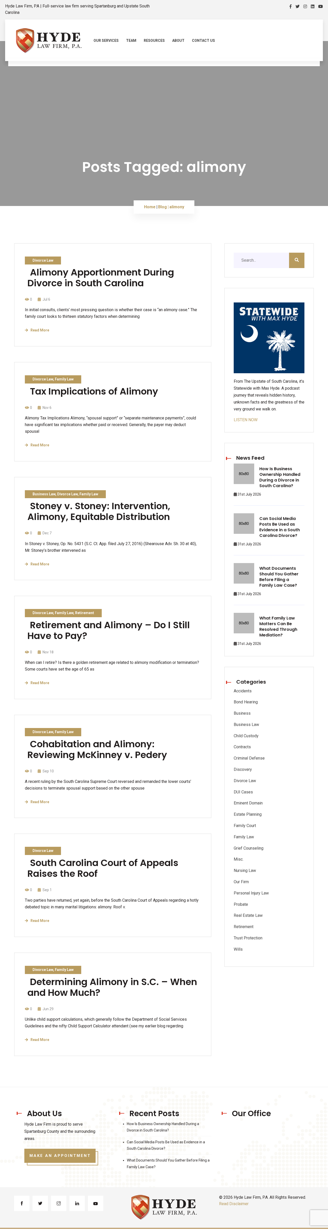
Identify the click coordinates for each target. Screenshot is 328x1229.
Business (242, 713)
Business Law (44, 494)
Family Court (245, 825)
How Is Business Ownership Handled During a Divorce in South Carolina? (279, 477)
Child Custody (246, 735)
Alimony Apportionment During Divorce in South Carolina (100, 278)
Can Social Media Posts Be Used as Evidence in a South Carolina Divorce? (279, 527)
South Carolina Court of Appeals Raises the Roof (102, 868)
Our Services (106, 40)
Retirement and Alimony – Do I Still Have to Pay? (108, 630)
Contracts (242, 746)
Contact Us (203, 40)
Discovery (243, 769)
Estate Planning (248, 814)
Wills (238, 949)
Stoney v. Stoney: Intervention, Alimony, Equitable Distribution (98, 511)
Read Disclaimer (234, 1203)
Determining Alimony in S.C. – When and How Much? (112, 987)
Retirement (84, 613)
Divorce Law (43, 260)
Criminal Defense (249, 758)
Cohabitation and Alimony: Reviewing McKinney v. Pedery (97, 749)
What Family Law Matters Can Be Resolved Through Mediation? (278, 626)
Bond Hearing (246, 702)
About (178, 40)
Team (131, 40)
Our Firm (241, 881)
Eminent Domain (248, 803)
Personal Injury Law (251, 893)
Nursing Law (245, 870)
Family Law (64, 379)
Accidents (243, 691)
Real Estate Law (248, 915)
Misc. (238, 859)
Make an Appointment (60, 1155)
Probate (241, 904)
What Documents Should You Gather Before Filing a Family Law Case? (279, 576)
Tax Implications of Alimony (94, 391)
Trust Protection (248, 938)
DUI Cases (243, 792)
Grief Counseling (248, 848)
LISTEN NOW (246, 419)
